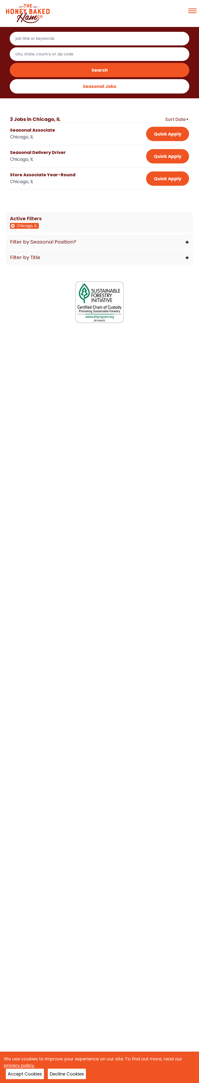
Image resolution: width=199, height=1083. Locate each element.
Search (99, 70)
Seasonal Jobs (99, 86)
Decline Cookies (67, 1074)
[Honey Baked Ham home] (28, 13)
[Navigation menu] (192, 10)
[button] (99, 241)
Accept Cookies (25, 1074)
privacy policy (19, 1065)
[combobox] (100, 38)
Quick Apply (167, 134)
